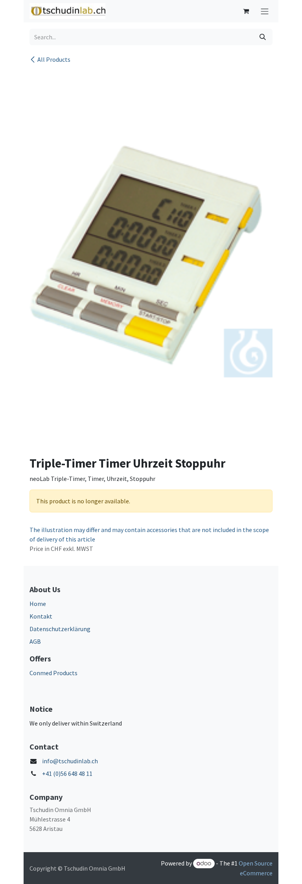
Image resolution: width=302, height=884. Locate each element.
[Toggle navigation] (265, 11)
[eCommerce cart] (246, 11)
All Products (53, 59)
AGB (35, 641)
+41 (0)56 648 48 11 (67, 773)
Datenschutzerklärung (59, 629)
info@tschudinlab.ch (70, 761)
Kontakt (40, 616)
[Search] (263, 37)
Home (37, 604)
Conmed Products (53, 673)
